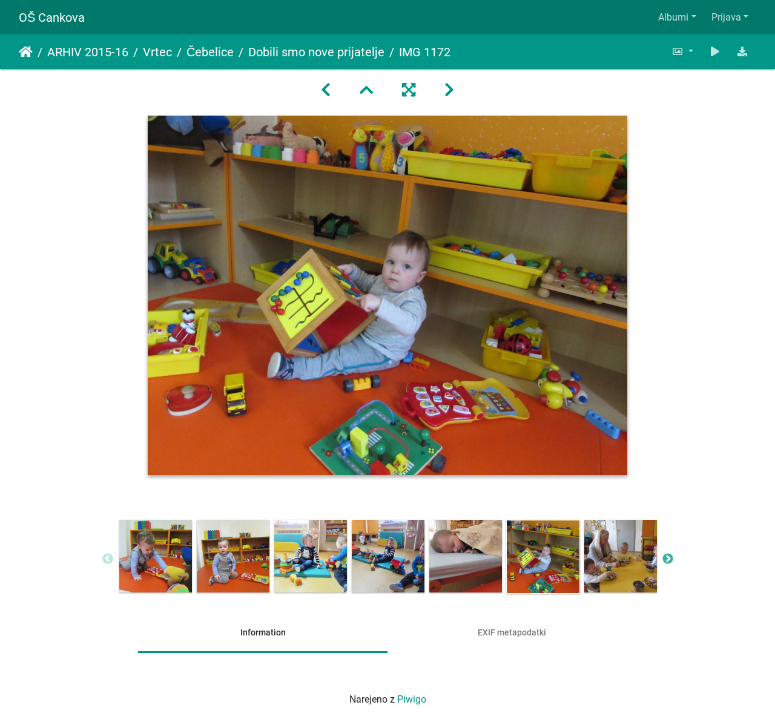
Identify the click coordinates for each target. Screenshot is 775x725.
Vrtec (157, 52)
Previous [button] (108, 559)
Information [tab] (263, 632)
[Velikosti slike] (682, 51)
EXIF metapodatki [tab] (512, 632)
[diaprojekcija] (715, 51)
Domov (26, 52)
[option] (155, 556)
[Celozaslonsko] (409, 90)
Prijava (726, 17)
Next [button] (668, 559)
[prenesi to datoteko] (742, 51)
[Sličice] (366, 90)
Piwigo (411, 699)
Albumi (673, 17)
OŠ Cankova (52, 17)
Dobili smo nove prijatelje (316, 52)
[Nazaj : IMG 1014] (325, 90)
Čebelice (210, 52)
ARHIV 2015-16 (87, 52)
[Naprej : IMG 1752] (449, 90)
